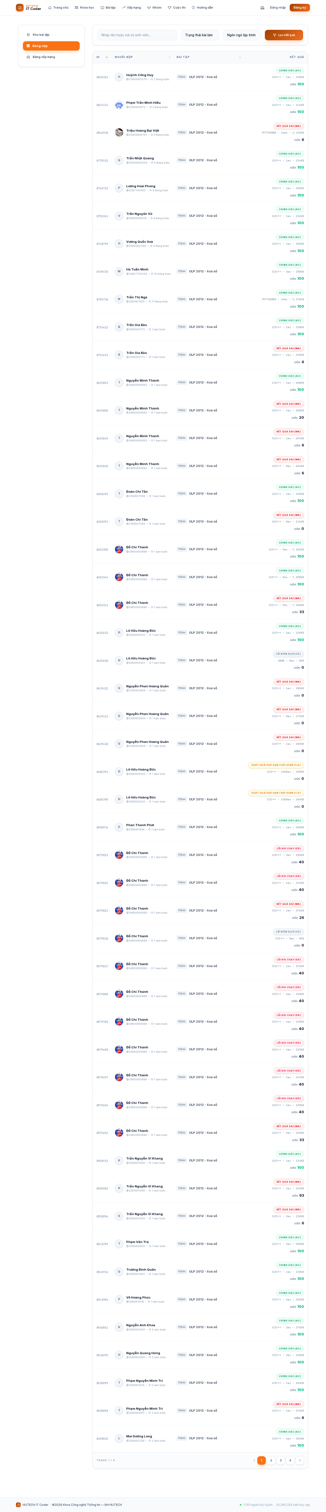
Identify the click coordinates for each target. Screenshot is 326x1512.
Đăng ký (300, 7)
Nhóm (156, 7)
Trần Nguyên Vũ (139, 214)
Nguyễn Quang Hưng (143, 1353)
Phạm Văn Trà (137, 1242)
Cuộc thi (179, 7)
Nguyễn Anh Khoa (140, 1325)
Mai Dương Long (139, 1436)
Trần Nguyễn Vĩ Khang (144, 1158)
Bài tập (111, 7)
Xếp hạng (134, 7)
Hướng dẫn (205, 7)
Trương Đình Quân (141, 1269)
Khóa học (87, 7)
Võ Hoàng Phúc (138, 1297)
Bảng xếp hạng (44, 57)
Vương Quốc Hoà (139, 241)
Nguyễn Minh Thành (142, 380)
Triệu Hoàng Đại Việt (142, 130)
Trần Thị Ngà (136, 297)
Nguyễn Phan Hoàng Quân (147, 686)
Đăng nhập (278, 7)
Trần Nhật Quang (140, 158)
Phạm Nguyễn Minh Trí (144, 1381)
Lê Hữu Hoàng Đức (141, 630)
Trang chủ (60, 7)
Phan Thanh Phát (140, 825)
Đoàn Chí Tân (137, 491)
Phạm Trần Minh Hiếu (143, 102)
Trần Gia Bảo (136, 325)
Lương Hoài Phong (140, 186)
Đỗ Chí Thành (137, 547)
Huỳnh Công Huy (139, 75)
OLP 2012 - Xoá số (203, 77)
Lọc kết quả (286, 35)
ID (98, 57)
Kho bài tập (41, 34)
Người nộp (124, 57)
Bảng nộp (39, 46)
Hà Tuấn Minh (137, 269)
